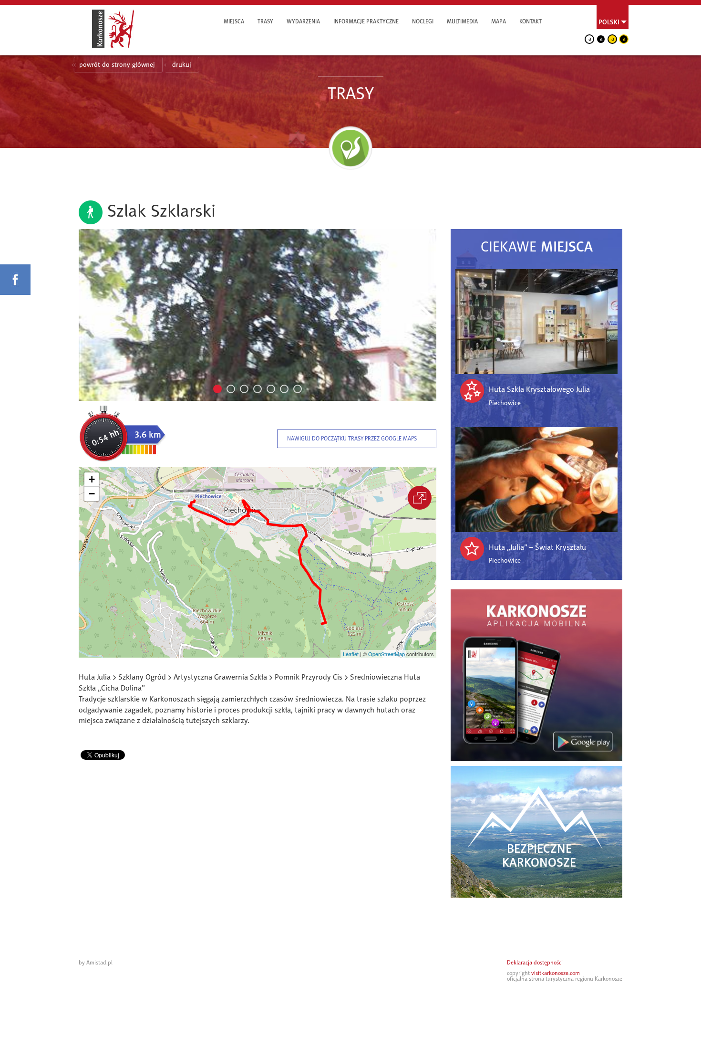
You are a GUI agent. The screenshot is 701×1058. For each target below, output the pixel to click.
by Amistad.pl (96, 962)
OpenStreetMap (386, 654)
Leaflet (351, 654)
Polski (608, 22)
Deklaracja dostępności (535, 962)
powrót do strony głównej (117, 65)
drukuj (181, 65)
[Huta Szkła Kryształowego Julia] (536, 321)
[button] (91, 479)
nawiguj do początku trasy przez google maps (352, 438)
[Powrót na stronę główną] (113, 28)
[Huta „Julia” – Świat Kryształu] (536, 479)
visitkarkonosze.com (555, 973)
